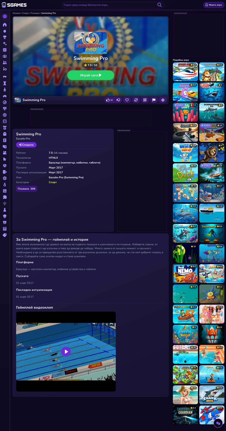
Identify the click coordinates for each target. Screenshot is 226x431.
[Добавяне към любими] (127, 100)
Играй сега (89, 75)
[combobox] (113, 5)
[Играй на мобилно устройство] (145, 100)
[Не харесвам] (118, 100)
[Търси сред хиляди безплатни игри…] (160, 5)
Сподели (27, 145)
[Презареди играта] (136, 100)
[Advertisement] (90, 118)
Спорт (53, 182)
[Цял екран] (163, 100)
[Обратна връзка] (154, 100)
